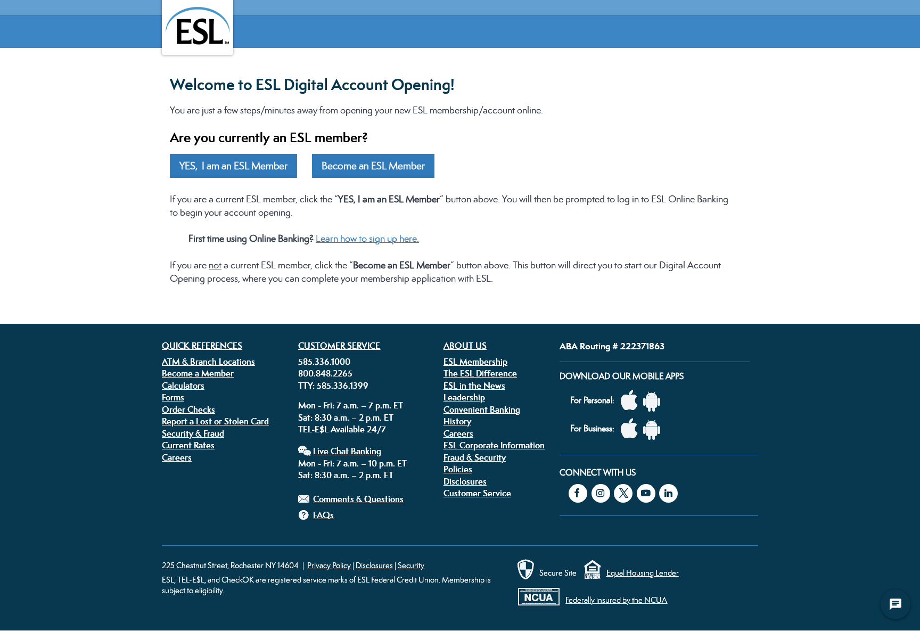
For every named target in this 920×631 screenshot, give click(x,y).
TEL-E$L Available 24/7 (342, 429)
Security (411, 565)
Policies (457, 469)
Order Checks (188, 409)
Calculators (183, 385)
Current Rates (188, 445)
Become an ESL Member (373, 166)
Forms (173, 397)
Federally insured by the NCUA (616, 600)
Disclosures (465, 481)
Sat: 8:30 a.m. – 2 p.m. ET (345, 417)
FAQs (323, 515)
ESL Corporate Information (494, 445)
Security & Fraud (193, 433)
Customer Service (339, 345)
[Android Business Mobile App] (654, 429)
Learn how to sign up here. (367, 238)
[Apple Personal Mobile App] (632, 401)
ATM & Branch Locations (208, 361)
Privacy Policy (329, 565)
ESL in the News (474, 385)
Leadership (464, 397)
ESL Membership (475, 361)
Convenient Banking (481, 409)
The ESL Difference (480, 373)
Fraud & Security (474, 457)
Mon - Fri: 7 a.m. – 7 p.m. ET (350, 405)
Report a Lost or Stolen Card (215, 421)
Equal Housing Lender (642, 573)
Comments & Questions (358, 499)
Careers (177, 457)
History (457, 421)
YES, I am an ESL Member (233, 166)
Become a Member (198, 373)
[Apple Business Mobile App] (632, 429)
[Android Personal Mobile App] (654, 401)
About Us (465, 345)
